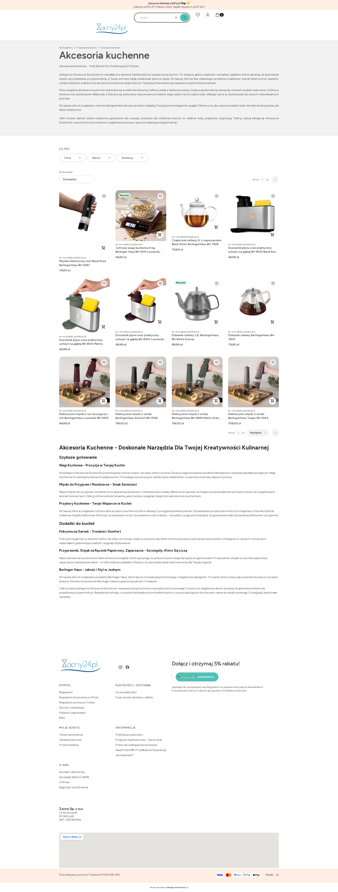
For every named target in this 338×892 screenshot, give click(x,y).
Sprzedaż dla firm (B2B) (74, 777)
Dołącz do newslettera (197, 677)
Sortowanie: (66, 172)
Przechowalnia (69, 745)
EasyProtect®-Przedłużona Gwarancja (140, 750)
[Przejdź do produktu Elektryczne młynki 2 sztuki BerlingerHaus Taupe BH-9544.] (253, 382)
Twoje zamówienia (71, 734)
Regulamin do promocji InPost (78, 697)
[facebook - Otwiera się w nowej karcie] (127, 667)
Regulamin (66, 692)
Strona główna (66, 47)
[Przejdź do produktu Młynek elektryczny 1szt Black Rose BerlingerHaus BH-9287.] (84, 222)
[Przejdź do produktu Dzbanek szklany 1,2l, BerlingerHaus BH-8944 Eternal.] (197, 303)
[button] (184, 17)
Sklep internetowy (168, 887)
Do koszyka (103, 247)
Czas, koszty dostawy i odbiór (134, 697)
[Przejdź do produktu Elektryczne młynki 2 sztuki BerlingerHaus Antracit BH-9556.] (140, 382)
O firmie (64, 782)
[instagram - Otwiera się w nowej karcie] (120, 667)
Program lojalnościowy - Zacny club (138, 739)
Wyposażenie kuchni (87, 47)
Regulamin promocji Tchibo (77, 702)
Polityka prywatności (129, 734)
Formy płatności (126, 692)
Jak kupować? (124, 755)
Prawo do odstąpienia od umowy (136, 745)
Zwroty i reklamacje (71, 707)
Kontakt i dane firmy (72, 772)
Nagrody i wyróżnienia (73, 787)
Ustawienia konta (70, 739)
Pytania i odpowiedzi (72, 712)
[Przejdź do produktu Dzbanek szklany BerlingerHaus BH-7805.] (253, 303)
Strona (256, 179)
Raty (62, 717)
